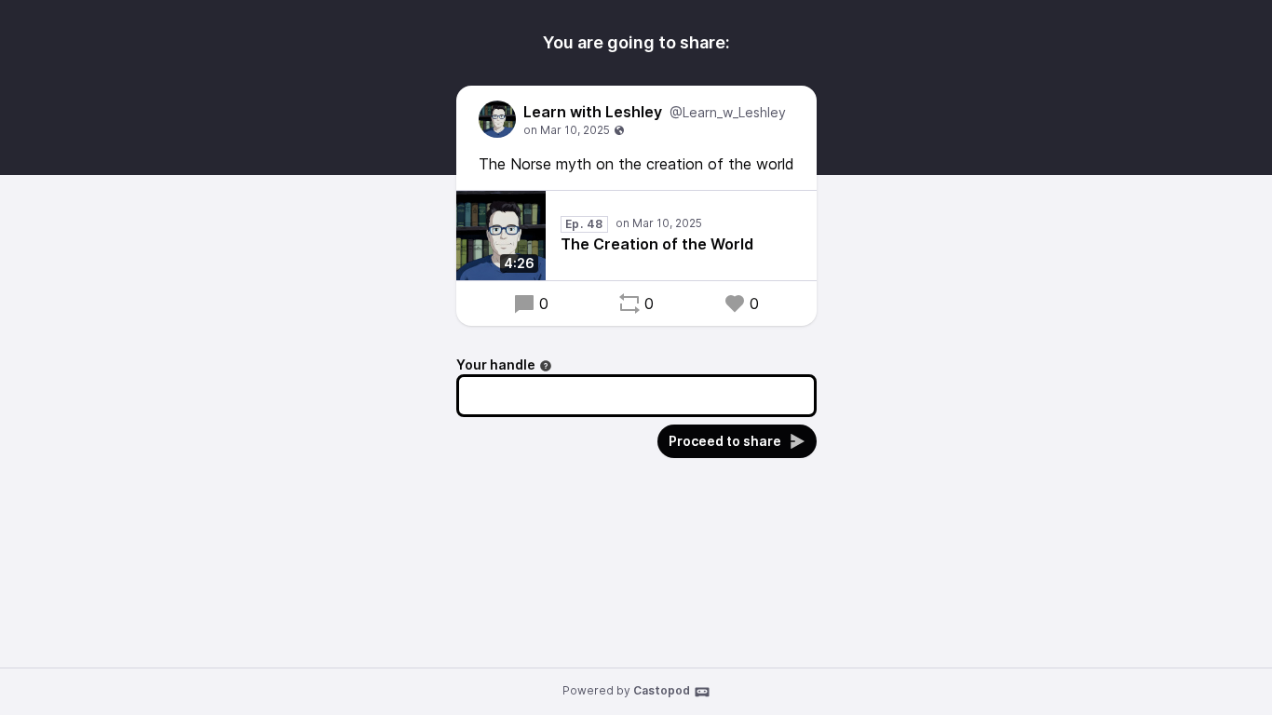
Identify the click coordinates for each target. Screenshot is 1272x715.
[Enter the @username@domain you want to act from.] (545, 365)
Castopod (661, 690)
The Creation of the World (657, 244)
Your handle (495, 364)
